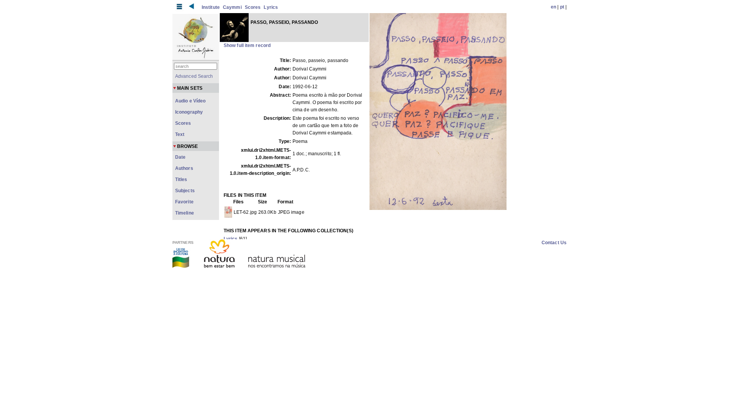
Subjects (185, 190)
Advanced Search (194, 76)
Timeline (184, 213)
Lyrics (271, 7)
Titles (181, 179)
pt (562, 7)
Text (179, 134)
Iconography (189, 112)
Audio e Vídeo (190, 101)
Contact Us (554, 242)
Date (180, 157)
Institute (211, 7)
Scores (253, 7)
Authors (184, 168)
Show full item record (247, 45)
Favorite (184, 202)
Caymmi (232, 7)
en (553, 7)
